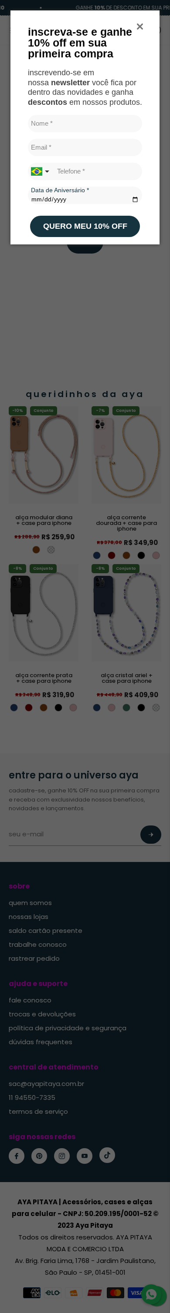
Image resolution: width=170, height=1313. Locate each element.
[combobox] (41, 171)
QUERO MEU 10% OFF (85, 226)
